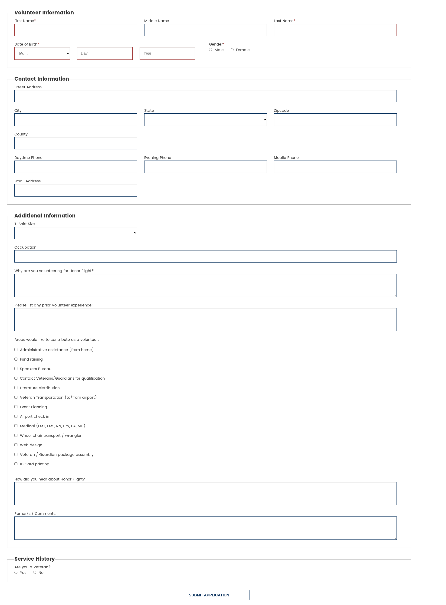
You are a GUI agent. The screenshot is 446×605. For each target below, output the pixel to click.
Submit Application (209, 595)
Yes (22, 573)
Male (218, 50)
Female (242, 50)
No (40, 573)
